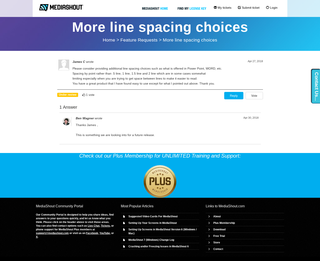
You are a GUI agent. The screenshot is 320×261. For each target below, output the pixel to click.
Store (216, 242)
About (217, 216)
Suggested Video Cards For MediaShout (153, 216)
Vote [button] (254, 95)
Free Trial (219, 236)
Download (219, 229)
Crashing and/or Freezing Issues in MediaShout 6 (158, 246)
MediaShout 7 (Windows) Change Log (151, 239)
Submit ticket (250, 7)
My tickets (224, 7)
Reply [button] (234, 95)
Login (273, 7)
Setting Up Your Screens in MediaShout (152, 222)
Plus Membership (224, 222)
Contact (218, 249)
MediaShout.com (232, 206)
